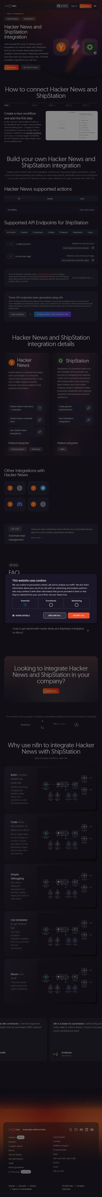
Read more (62, 594)
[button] (21, 615)
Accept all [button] (79, 615)
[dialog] (51, 598)
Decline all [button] (54, 615)
